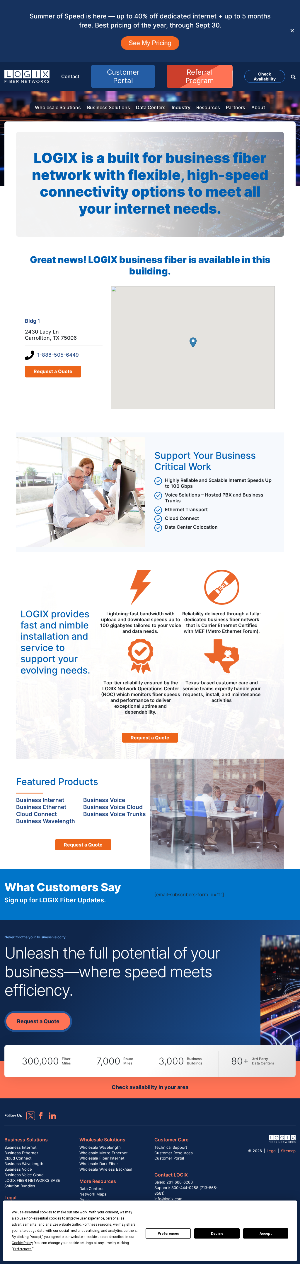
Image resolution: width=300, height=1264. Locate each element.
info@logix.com (168, 1198)
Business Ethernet (21, 1152)
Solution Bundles (19, 1186)
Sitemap (288, 1150)
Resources (208, 107)
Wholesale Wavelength (100, 1147)
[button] (293, 76)
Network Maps (92, 1194)
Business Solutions (108, 107)
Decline (217, 1234)
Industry (181, 107)
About (258, 107)
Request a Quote (53, 371)
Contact (70, 76)
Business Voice (18, 1169)
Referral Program (199, 76)
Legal (10, 1198)
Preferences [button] (22, 1249)
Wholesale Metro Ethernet (103, 1152)
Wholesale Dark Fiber (98, 1163)
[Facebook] (38, 1113)
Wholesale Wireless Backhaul (105, 1169)
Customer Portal (123, 76)
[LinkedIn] (49, 1113)
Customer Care (171, 1140)
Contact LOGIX (171, 1175)
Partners (235, 107)
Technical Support (170, 1147)
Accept (266, 1234)
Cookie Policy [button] (22, 1243)
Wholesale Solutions (58, 107)
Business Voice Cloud (24, 1174)
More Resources (97, 1181)
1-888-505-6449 (58, 355)
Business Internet (20, 1147)
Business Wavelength (23, 1163)
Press (84, 1199)
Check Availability (265, 76)
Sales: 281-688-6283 (173, 1182)
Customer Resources (173, 1152)
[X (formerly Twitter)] (26, 1111)
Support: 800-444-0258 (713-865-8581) (186, 1190)
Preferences (168, 1234)
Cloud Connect (18, 1158)
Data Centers (151, 107)
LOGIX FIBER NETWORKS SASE (32, 1180)
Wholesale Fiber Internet (102, 1158)
